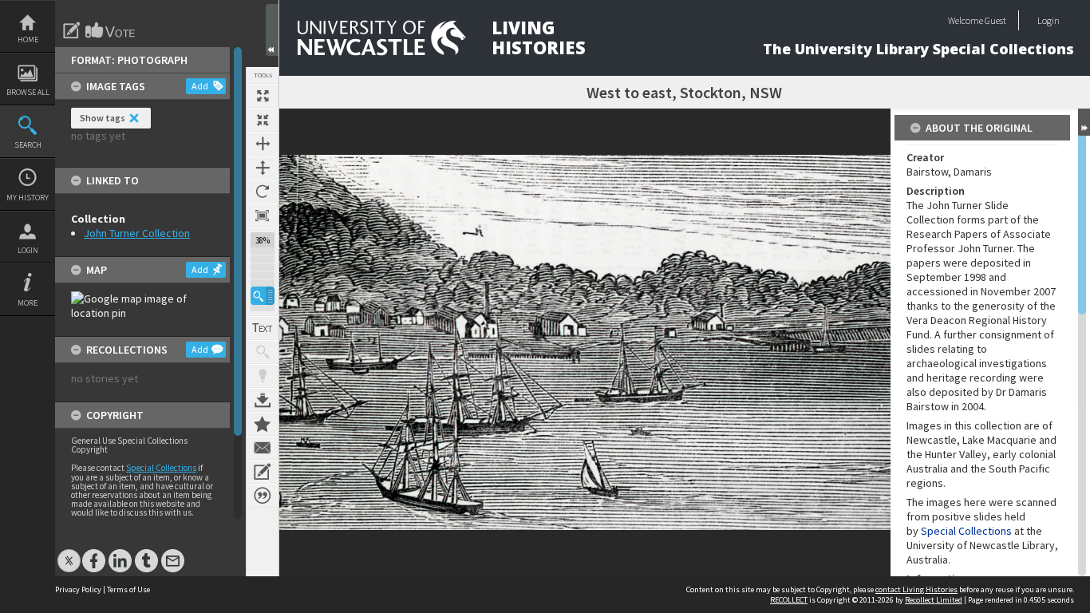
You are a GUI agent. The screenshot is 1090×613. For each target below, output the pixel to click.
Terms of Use (128, 589)
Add (200, 86)
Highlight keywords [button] (262, 376)
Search (27, 145)
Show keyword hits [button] (262, 352)
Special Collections (161, 467)
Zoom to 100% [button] (262, 215)
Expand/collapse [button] (1084, 122)
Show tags (102, 118)
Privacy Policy (78, 589)
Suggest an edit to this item (72, 30)
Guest (995, 20)
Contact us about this (262, 448)
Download (262, 400)
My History (27, 197)
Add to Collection (262, 424)
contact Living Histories (916, 589)
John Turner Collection (137, 233)
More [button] (28, 303)
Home (28, 39)
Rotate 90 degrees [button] (262, 192)
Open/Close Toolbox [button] (272, 30)
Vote (111, 30)
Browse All (27, 92)
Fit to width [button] (262, 144)
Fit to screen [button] (262, 120)
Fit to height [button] (262, 168)
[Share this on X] (69, 553)
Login (28, 250)
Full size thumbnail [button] (262, 96)
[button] (262, 296)
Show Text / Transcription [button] (262, 328)
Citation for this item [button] (262, 496)
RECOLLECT (789, 600)
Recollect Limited (933, 600)
